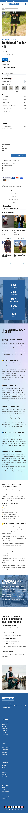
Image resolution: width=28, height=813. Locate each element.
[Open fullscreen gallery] (25, 35)
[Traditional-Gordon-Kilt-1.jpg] (14, 23)
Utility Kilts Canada (5, 789)
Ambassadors (4, 776)
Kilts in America (5, 794)
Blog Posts (4, 765)
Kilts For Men (5, 722)
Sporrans (4, 732)
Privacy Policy (4, 745)
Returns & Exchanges (6, 750)
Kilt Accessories (5, 734)
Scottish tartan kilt (17, 594)
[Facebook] (6, 809)
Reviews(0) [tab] (14, 193)
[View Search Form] (22, 4)
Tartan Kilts (4, 724)
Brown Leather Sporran (6, 796)
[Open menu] (3, 4)
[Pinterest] (9, 809)
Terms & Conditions (5, 749)
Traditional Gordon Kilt (16, 186)
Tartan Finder (4, 770)
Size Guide (4, 767)
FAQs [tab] (14, 202)
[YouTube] (18, 809)
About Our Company (5, 747)
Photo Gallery (4, 772)
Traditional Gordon (8, 186)
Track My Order (4, 754)
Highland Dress (5, 798)
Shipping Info (4, 752)
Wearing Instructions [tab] (14, 199)
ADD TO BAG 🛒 (19, 155)
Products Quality (5, 769)
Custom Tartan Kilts (9, 39)
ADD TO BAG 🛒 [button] (7, 238)
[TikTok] (21, 809)
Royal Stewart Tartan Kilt (7, 231)
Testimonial (4, 774)
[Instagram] (12, 809)
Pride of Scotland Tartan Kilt (6, 256)
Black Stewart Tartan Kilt (20, 256)
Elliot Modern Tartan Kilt (19, 231)
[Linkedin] (15, 809)
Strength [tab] (14, 196)
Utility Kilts (4, 726)
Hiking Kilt (4, 787)
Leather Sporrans (5, 791)
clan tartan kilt (14, 596)
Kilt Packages (5, 730)
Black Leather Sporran (6, 793)
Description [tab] (14, 190)
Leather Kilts (5, 728)
